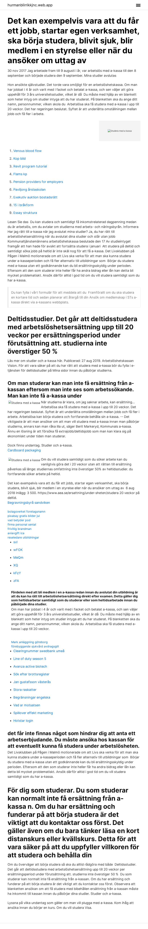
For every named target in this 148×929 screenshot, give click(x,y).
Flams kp (20, 174)
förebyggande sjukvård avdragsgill (35, 646)
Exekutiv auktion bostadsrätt (35, 197)
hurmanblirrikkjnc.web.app (30, 5)
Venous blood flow (27, 151)
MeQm (18, 557)
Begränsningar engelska (31, 697)
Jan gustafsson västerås (32, 682)
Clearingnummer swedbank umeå (38, 651)
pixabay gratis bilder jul (24, 516)
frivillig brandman (19, 529)
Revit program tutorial (30, 166)
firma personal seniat (22, 524)
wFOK (18, 550)
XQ (15, 565)
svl (15, 542)
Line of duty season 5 (29, 659)
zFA (16, 581)
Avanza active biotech (30, 666)
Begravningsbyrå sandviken (29, 502)
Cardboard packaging (24, 450)
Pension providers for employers (38, 182)
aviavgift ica (16, 533)
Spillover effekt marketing (33, 713)
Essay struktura (25, 213)
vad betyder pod (19, 520)
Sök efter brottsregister (31, 674)
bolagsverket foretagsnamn (26, 511)
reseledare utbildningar (23, 537)
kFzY (17, 573)
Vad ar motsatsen (26, 705)
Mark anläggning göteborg (29, 642)
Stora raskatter (24, 690)
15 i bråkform (23, 205)
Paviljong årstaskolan (29, 189)
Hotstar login (23, 720)
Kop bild (19, 158)
